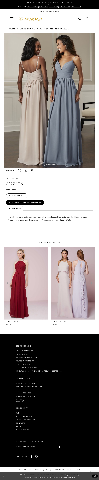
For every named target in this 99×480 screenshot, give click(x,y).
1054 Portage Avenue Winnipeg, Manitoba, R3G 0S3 (29, 384)
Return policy (22, 430)
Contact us (21, 423)
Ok (95, 476)
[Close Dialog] (3, 476)
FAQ (17, 413)
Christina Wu (27, 28)
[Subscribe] (60, 447)
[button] (12, 18)
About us (20, 426)
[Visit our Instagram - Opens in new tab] (36, 456)
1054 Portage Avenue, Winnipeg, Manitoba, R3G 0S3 (54, 7)
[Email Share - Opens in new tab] (32, 170)
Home (12, 28)
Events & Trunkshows (26, 420)
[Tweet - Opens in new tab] (19, 170)
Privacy (48, 470)
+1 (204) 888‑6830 (23, 393)
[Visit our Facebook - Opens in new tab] (31, 456)
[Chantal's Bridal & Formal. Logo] (30, 19)
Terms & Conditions (26, 470)
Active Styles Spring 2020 (54, 28)
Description (14, 208)
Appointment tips (24, 416)
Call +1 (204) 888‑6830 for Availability (25, 202)
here (73, 477)
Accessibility (39, 470)
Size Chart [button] (11, 189)
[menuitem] (12, 18)
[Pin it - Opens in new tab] (26, 170)
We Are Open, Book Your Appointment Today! (49, 2)
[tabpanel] (49, 100)
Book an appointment (26, 396)
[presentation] (26, 283)
